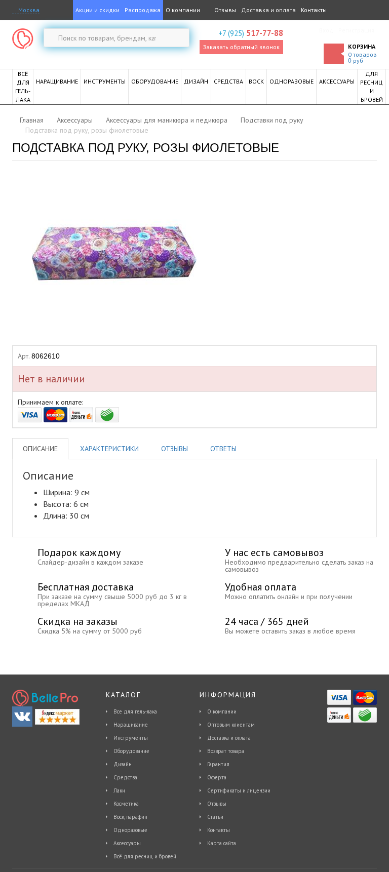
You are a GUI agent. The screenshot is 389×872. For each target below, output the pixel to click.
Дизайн (122, 764)
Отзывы (224, 10)
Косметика (126, 803)
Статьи (215, 816)
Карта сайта (221, 843)
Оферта (216, 777)
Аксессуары (127, 843)
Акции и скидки (97, 10)
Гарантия (218, 764)
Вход (326, 30)
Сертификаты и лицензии (238, 790)
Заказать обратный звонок (241, 47)
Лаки (119, 790)
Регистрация (356, 30)
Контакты (314, 10)
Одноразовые (130, 830)
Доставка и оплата (268, 10)
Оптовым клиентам (231, 724)
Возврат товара (225, 751)
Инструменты (130, 737)
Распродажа (143, 10)
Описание (40, 448)
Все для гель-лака (135, 711)
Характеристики (109, 448)
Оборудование (131, 751)
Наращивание (130, 724)
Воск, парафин (130, 816)
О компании (183, 10)
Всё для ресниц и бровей (144, 856)
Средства (125, 777)
